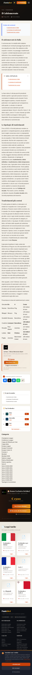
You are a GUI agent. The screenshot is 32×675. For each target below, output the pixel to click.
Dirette (18, 632)
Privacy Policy (27, 659)
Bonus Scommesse (21, 639)
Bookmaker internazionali (8, 627)
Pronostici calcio (21, 625)
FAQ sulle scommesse (22, 647)
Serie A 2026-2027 (7, 480)
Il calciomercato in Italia (13, 27)
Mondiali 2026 (6, 456)
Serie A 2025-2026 (7, 478)
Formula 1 (5, 452)
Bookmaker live (5, 629)
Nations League (6, 458)
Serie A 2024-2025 (7, 476)
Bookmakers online (6, 630)
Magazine (19, 642)
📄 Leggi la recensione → (11, 365)
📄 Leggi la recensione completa (23, 514)
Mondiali (4, 454)
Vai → (27, 413)
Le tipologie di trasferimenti (14, 30)
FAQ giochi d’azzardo (22, 644)
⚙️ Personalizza (16, 672)
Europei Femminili (7, 448)
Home (3, 9)
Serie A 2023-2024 (7, 474)
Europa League (6, 446)
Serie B (3, 640)
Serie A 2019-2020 (7, 466)
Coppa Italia (5, 444)
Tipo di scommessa (21, 630)
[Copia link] (23, 380)
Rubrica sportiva (6, 462)
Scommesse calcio (21, 624)
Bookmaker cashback (22, 649)
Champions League (7, 438)
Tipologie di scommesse (9, 482)
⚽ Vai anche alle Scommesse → (19, 510)
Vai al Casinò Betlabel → (21, 506)
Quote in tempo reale (22, 629)
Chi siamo (19, 640)
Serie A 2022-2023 (7, 472)
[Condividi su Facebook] (5, 380)
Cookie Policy (8, 660)
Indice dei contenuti (9, 25)
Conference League (7, 440)
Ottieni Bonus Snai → (11, 362)
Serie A (4, 464)
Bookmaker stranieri (6, 632)
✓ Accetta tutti (16, 664)
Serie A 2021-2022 (7, 470)
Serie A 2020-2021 (7, 468)
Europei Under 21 (7, 450)
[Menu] (28, 2)
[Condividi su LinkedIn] (14, 380)
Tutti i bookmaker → (16, 429)
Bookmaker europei (6, 624)
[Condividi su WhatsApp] (18, 380)
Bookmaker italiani (6, 625)
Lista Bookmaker (21, 2)
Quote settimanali (21, 627)
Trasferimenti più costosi (13, 32)
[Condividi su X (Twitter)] (9, 380)
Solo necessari (16, 668)
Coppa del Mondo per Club (9, 442)
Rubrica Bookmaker (7, 460)
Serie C (3, 642)
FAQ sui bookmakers (22, 645)
